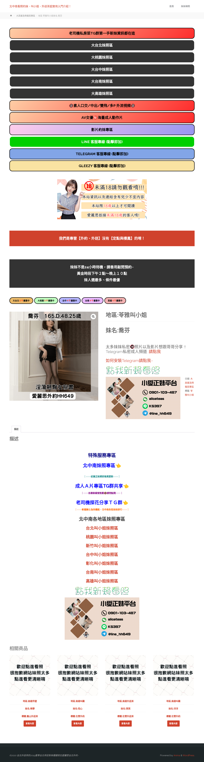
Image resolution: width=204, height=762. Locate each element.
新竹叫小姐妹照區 (102, 545)
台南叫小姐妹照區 (102, 572)
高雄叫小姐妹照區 (102, 581)
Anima (176, 755)
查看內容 (30, 723)
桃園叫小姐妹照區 (102, 537)
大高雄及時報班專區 (25, 15)
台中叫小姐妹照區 (102, 554)
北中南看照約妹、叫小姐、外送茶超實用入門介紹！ (40, 6)
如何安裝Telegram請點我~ (129, 360)
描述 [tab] (16, 429)
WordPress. (189, 755)
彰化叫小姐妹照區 (102, 563)
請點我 (155, 351)
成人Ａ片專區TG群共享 (99, 486)
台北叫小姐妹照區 (102, 528)
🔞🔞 (102, 105)
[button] (93, 316)
